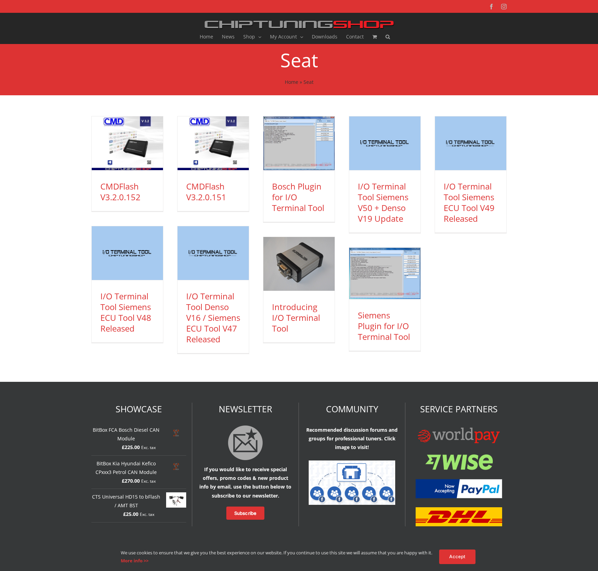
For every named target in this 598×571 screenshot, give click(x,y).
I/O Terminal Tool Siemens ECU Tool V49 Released (469, 203)
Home (291, 82)
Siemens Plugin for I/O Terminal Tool (384, 325)
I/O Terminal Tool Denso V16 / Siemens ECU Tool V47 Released (213, 317)
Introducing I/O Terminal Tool (296, 317)
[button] (388, 37)
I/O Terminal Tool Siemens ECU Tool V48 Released (125, 312)
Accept (457, 556)
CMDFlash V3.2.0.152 (120, 192)
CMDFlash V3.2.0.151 (206, 192)
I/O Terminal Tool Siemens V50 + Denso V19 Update (383, 203)
